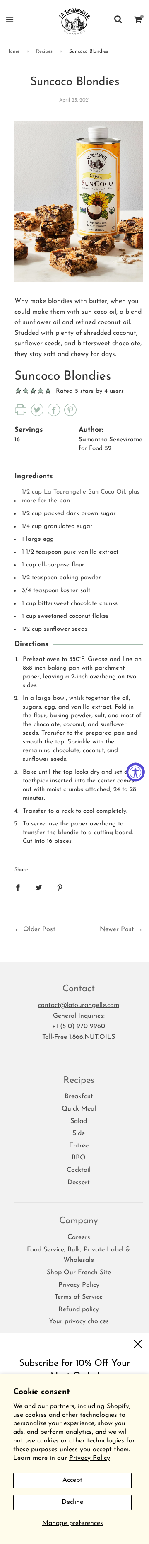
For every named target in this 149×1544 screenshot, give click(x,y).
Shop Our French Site (79, 1272)
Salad (78, 1121)
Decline (72, 1502)
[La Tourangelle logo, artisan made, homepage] (75, 20)
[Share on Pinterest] (60, 887)
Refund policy (78, 1309)
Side (78, 1133)
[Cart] (138, 21)
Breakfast (79, 1096)
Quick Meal (79, 1109)
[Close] (137, 1344)
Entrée (79, 1145)
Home (12, 51)
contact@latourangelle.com (78, 1005)
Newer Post (117, 929)
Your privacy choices (79, 1321)
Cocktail (79, 1170)
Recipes (44, 51)
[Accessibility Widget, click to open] (135, 772)
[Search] (118, 21)
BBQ (79, 1157)
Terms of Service (79, 1297)
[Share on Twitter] (38, 887)
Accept (72, 1480)
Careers (78, 1237)
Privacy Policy (89, 1458)
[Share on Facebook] (17, 887)
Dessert (78, 1182)
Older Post (39, 929)
